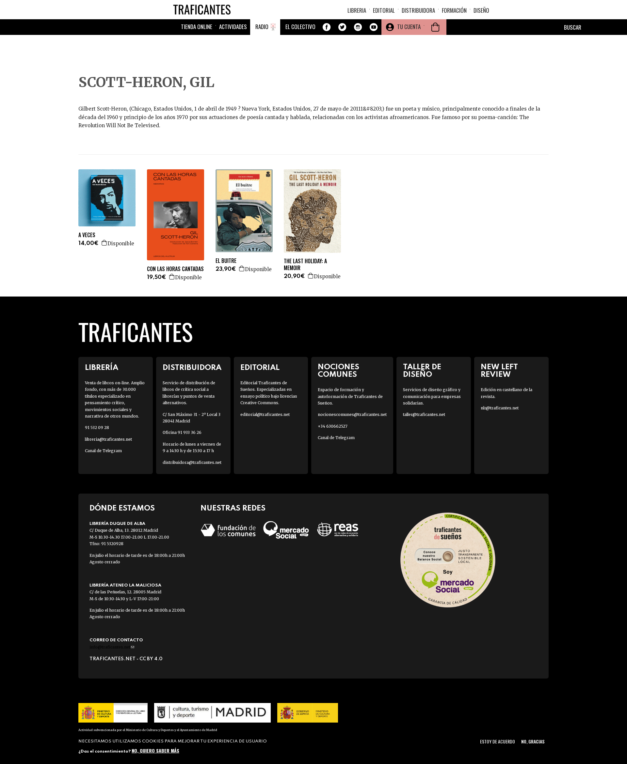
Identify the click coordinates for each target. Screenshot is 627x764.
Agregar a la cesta (104, 243)
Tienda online (196, 27)
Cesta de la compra (435, 27)
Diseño (481, 10)
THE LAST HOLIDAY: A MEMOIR (305, 264)
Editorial (384, 10)
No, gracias (532, 741)
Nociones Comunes (338, 370)
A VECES (86, 235)
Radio (261, 27)
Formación (454, 10)
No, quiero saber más (155, 750)
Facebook (326, 27)
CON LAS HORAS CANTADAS (175, 269)
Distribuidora (418, 10)
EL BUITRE (226, 260)
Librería (101, 368)
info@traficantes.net (111, 647)
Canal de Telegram (103, 450)
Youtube (373, 27)
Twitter (342, 27)
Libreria (356, 10)
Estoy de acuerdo (497, 741)
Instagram (358, 27)
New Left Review (499, 370)
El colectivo (300, 27)
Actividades (233, 27)
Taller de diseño (422, 370)
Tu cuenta (409, 27)
